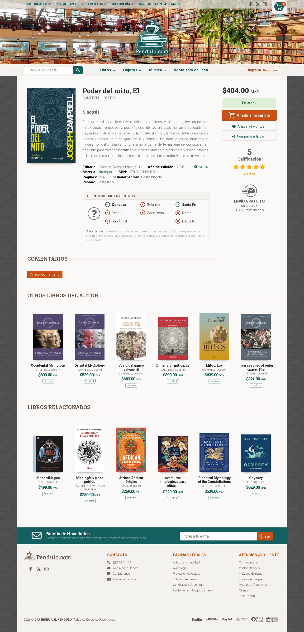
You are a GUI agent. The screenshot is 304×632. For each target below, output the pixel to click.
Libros (106, 70)
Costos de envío (249, 568)
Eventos (96, 4)
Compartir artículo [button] (250, 136)
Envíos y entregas (250, 579)
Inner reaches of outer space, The (255, 367)
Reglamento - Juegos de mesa (193, 590)
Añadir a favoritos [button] (250, 126)
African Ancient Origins (131, 480)
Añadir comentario (45, 274)
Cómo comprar (249, 562)
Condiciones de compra (188, 584)
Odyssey (256, 478)
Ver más (203, 166)
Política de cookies (185, 579)
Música (156, 70)
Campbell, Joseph (99, 98)
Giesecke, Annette (214, 486)
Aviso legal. (180, 568)
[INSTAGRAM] (264, 4)
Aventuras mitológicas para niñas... (172, 482)
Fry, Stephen (256, 482)
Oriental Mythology (90, 365)
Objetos (130, 70)
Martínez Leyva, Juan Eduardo (90, 487)
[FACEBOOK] (250, 4)
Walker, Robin (131, 486)
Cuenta (244, 590)
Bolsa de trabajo (124, 579)
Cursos (144, 4)
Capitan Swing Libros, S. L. (121, 167)
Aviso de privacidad (186, 562)
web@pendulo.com (125, 568)
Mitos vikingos (48, 478)
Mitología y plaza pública (89, 480)
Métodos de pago (250, 573)
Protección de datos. (186, 573)
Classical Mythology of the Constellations (214, 480)
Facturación (247, 596)
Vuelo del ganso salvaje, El (131, 367)
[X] (257, 4)
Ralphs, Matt (48, 482)
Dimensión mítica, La (173, 365)
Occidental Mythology (48, 365)
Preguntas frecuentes (253, 584)
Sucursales (37, 4)
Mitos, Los (214, 365)
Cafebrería (120, 4)
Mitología (104, 172)
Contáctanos (167, 4)
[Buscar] (78, 70)
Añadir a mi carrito (253, 115)
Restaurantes (68, 4)
